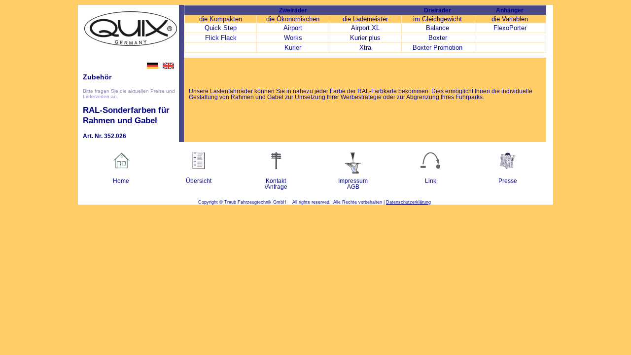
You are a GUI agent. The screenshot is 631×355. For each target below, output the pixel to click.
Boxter (437, 37)
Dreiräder (437, 10)
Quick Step (221, 28)
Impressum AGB (353, 184)
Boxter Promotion (437, 47)
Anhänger (510, 10)
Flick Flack (221, 37)
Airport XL (365, 28)
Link (430, 181)
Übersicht (198, 181)
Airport (292, 28)
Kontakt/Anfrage (276, 184)
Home (121, 181)
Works (293, 37)
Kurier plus (365, 37)
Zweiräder (293, 10)
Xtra (365, 47)
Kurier (292, 47)
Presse (507, 181)
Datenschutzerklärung (408, 202)
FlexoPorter (509, 28)
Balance (437, 28)
